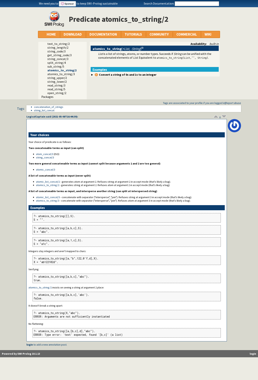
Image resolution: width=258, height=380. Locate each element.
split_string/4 (56, 63)
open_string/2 (56, 93)
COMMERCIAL (186, 34)
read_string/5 (56, 89)
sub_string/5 (55, 66)
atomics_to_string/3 (61, 74)
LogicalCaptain (35, 116)
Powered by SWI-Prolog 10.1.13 (21, 353)
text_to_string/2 (58, 44)
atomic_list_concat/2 (48, 181)
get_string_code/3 (59, 55)
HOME (51, 34)
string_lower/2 (57, 81)
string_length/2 (57, 47)
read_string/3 (56, 85)
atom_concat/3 (44, 154)
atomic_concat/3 (45, 169)
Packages (47, 97)
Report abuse (233, 103)
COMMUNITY (159, 34)
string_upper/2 (57, 78)
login (29, 344)
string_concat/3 (57, 59)
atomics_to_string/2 (61, 70)
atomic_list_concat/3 (48, 197)
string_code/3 (56, 51)
